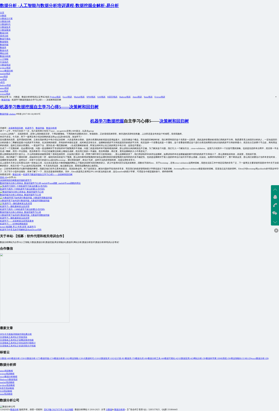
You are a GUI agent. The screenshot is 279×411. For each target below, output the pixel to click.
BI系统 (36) (226, 358)
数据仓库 (4, 50)
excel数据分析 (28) (260, 358)
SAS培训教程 (6, 391)
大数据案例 (5, 30)
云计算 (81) (120, 358)
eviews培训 (5, 94)
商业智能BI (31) (238, 358)
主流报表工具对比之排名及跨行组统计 (18, 343)
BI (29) (248, 358)
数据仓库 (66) (141, 358)
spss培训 (4, 76)
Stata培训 (148, 97)
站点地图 (69, 409)
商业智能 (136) (76, 358)
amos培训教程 (6, 371)
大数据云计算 (6, 18)
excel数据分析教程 (8, 376)
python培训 (5, 68)
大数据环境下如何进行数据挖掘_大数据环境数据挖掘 (24, 215)
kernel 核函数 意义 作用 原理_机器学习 (18, 227)
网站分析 (4, 53)
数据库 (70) (130, 358)
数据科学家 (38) (213, 358)
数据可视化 (5, 39)
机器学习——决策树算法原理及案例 (17, 221)
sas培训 (3, 79)
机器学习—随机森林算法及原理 (14, 218)
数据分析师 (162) (62, 358)
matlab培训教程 (7, 382)
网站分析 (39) (200, 358)
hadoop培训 (5, 85)
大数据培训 (5, 65)
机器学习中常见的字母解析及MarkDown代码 (20, 229)
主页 (2, 12)
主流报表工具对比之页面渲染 (13, 337)
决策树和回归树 (174, 121)
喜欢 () (3, 177)
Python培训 (55, 97)
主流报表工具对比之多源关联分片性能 (18, 346)
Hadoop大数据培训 (8, 379)
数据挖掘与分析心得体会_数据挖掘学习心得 (20, 183)
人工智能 (4, 59)
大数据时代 (5, 24)
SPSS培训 (91, 97)
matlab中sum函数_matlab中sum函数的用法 (61, 183)
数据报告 (4, 41)
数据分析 (4, 33)
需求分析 (4, 36)
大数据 (3, 15)
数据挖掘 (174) (47, 358)
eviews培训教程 (7, 373)
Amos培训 (137, 97)
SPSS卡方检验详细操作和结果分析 (16, 334)
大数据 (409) (5, 358)
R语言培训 (112, 97)
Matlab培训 (79, 97)
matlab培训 (5, 73)
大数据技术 (5, 27)
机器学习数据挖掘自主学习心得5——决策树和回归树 (49, 107)
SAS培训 (101, 97)
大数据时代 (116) (91, 358)
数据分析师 (5, 56)
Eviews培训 (160, 97)
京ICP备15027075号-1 (54, 409)
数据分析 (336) (18, 358)
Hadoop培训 (124, 97)
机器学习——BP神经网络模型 (14, 224)
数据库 (3, 47)
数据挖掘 (4, 44)
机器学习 (98, 121)
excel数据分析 (6, 71)
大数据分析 (5, 21)
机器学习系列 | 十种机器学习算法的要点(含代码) (22, 209)
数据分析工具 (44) (156, 358)
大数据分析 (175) (33, 358)
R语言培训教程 (7, 388)
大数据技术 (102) (107, 358)
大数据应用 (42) (186, 358)
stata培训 (4, 91)
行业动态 (4, 62)
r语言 (2, 82)
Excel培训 (67, 97)
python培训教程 (7, 385)
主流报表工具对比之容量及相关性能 (17, 340)
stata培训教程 (6, 394)
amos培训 (4, 88)
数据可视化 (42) (172, 358)
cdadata (12, 114)
